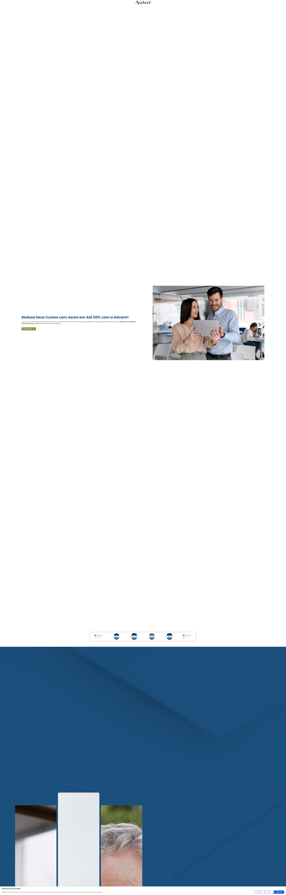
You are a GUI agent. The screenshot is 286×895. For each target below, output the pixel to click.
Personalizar (259, 892)
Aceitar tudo (279, 892)
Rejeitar (269, 892)
